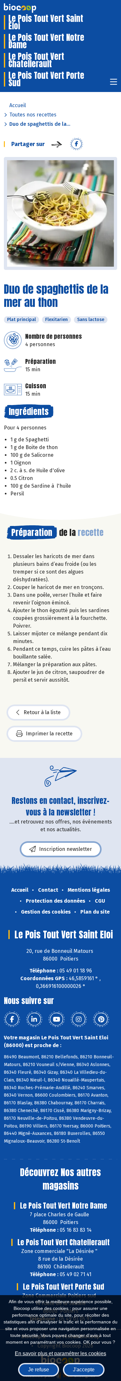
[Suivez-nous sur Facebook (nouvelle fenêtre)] (12, 1019)
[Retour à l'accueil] (29, 8)
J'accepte (84, 1369)
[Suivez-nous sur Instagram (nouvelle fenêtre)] (79, 1019)
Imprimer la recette (49, 734)
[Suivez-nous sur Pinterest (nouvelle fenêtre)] (101, 1019)
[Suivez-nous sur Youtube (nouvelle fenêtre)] (56, 1019)
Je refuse (38, 1369)
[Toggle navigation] (113, 84)
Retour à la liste (42, 712)
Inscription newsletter (65, 849)
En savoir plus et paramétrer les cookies (60, 1353)
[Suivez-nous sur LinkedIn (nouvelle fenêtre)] (34, 1019)
